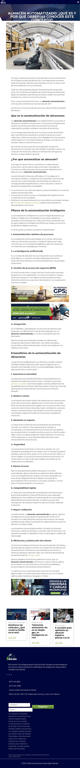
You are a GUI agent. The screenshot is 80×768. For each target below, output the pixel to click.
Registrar (43, 707)
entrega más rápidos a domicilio (27, 203)
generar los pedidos (19, 384)
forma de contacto (28, 690)
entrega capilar (33, 555)
